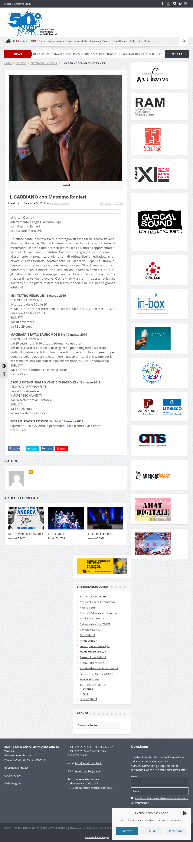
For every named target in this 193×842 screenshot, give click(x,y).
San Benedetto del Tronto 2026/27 (99, 668)
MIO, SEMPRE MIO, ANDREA (25, 534)
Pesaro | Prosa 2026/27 (93, 657)
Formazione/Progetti (100, 41)
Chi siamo (23, 41)
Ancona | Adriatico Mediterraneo (98, 613)
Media (147, 41)
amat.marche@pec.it (88, 771)
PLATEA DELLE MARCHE (93, 596)
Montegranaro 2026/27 (93, 651)
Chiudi (152, 831)
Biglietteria (135, 41)
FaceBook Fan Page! (97, 837)
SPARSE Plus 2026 (89, 679)
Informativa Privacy (16, 767)
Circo (69, 41)
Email (120, 203)
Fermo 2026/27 (88, 640)
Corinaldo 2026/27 (90, 629)
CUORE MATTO (57, 534)
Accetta (127, 831)
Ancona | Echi (87, 607)
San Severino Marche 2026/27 (96, 674)
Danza (51, 41)
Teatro (41, 41)
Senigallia (88, 688)
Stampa (107, 203)
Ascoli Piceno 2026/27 (92, 618)
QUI (68, 426)
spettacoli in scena (59, 203)
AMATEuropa (120, 41)
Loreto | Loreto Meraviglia (95, 646)
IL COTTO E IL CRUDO (101, 534)
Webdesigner (12, 783)
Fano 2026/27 (87, 635)
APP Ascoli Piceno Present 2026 (97, 602)
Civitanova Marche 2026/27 (95, 624)
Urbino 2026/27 (88, 699)
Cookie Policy (12, 775)
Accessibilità (80, 41)
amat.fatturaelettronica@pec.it (94, 788)
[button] (185, 813)
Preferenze (176, 831)
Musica (60, 41)
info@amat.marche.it (88, 763)
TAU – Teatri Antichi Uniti (93, 685)
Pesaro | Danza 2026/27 (93, 663)
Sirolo (86, 694)
